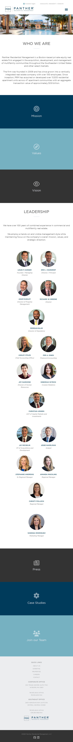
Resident (52, 3)
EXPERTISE (36, 669)
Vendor (60, 3)
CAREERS (36, 674)
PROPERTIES (36, 671)
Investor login (30, 3)
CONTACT (36, 677)
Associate (44, 3)
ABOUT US (36, 666)
